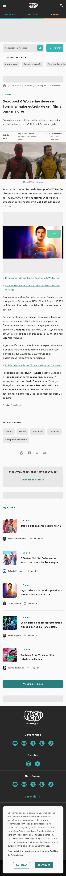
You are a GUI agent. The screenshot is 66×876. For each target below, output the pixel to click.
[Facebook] (29, 453)
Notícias (16, 86)
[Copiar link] (44, 453)
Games (26, 520)
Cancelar (21, 865)
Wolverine (38, 431)
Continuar (43, 865)
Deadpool (54, 431)
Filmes (28, 86)
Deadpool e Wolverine (16, 440)
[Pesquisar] (40, 48)
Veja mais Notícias (33, 684)
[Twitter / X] (36, 453)
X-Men (8, 431)
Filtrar (57, 48)
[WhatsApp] (22, 453)
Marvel (22, 431)
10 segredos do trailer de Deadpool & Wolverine (32, 278)
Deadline (16, 405)
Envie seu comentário (33, 480)
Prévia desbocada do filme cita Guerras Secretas (33, 365)
